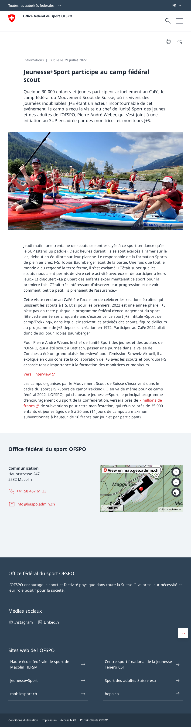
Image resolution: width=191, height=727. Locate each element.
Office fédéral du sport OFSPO (47, 16)
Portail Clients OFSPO (94, 720)
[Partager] (179, 41)
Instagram (23, 622)
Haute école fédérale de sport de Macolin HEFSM (39, 664)
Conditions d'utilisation (23, 720)
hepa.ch (112, 693)
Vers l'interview (37, 374)
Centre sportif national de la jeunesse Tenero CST (138, 664)
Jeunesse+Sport (24, 680)
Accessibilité (68, 720)
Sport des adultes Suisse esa (130, 680)
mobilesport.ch (23, 693)
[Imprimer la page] (168, 41)
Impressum (49, 720)
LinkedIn (51, 622)
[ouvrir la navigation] (179, 20)
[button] (183, 633)
